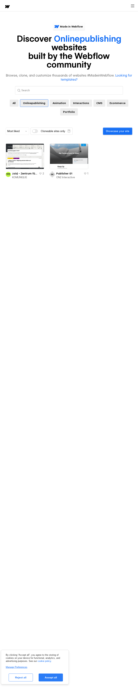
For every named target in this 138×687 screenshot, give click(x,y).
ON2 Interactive (65, 177)
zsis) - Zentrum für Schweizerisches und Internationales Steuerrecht (25, 173)
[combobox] (17, 131)
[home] (7, 7)
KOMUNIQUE (19, 177)
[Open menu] (133, 6)
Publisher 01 (64, 173)
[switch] (35, 131)
